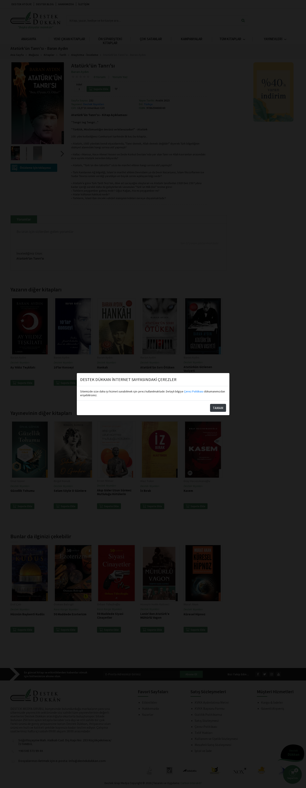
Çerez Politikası (193, 391)
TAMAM (218, 408)
